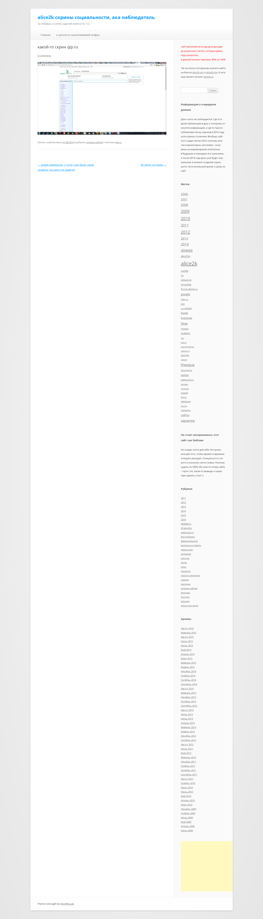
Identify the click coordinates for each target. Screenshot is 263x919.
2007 (184, 199)
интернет (186, 554)
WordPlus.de (67, 903)
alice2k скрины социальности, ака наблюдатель (96, 17)
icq (182, 304)
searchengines (187, 347)
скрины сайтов (94, 142)
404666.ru (186, 523)
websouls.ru (187, 379)
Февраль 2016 (188, 632)
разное (185, 579)
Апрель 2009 (188, 826)
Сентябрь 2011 (189, 774)
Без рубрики (188, 536)
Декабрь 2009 (188, 809)
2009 (185, 211)
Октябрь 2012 (188, 740)
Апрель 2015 (188, 654)
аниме (184, 392)
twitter (185, 375)
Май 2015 (186, 649)
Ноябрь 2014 (188, 675)
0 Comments (44, 55)
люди (184, 562)
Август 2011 (187, 778)
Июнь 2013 (187, 718)
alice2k (189, 263)
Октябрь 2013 (188, 701)
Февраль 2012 (188, 757)
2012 (185, 232)
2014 (185, 244)
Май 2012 (186, 753)
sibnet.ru (185, 350)
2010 (185, 218)
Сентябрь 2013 (189, 705)
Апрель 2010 (188, 800)
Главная (45, 35)
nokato (185, 328)
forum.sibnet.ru (189, 289)
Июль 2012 (187, 748)
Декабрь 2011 (188, 761)
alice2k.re (208, 76)
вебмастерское (189, 541)
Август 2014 (187, 688)
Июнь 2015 (187, 645)
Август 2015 (187, 637)
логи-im (185, 558)
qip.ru (118, 142)
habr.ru (184, 299)
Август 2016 (187, 628)
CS (182, 275)
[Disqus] (102, 217)
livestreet (186, 318)
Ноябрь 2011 (188, 766)
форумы (185, 592)
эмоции (185, 601)
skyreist (185, 355)
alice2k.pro (198, 72)
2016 (183, 519)
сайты (185, 415)
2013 (184, 238)
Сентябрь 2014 (189, 684)
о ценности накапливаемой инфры (78, 35)
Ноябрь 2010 (188, 783)
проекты (186, 410)
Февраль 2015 (188, 662)
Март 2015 (186, 658)
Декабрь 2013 (188, 697)
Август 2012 (187, 744)
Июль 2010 (187, 787)
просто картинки (190, 575)
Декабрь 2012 (188, 735)
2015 (183, 515)
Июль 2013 (187, 714)
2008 (184, 205)
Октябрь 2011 (188, 770)
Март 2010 (186, 804)
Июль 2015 (187, 641)
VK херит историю (153, 164)
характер (188, 420)
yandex (184, 384)
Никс (183, 566)
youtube (185, 388)
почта (184, 405)
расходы (185, 584)
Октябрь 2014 (188, 680)
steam (184, 359)
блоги (184, 397)
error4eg (186, 284)
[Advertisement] (211, 866)
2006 (184, 194)
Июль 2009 (187, 817)
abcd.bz (185, 256)
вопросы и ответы (191, 545)
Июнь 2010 (187, 791)
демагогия (187, 549)
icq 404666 (186, 308)
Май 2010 (186, 796)
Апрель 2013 (188, 723)
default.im (186, 280)
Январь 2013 (188, 731)
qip (182, 338)
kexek (184, 313)
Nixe (184, 323)
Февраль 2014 (188, 692)
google (185, 294)
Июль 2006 (187, 830)
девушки (186, 401)
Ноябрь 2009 (188, 813)
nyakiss (185, 333)
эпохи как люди (189, 605)
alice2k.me (211, 72)
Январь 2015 (188, 667)
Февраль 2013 (188, 727)
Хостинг (185, 597)
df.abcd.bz (186, 528)
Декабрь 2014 (188, 671)
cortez (184, 271)
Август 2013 (187, 710)
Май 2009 (186, 821)
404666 (187, 250)
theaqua (187, 364)
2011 (185, 225)
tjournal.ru (186, 370)
